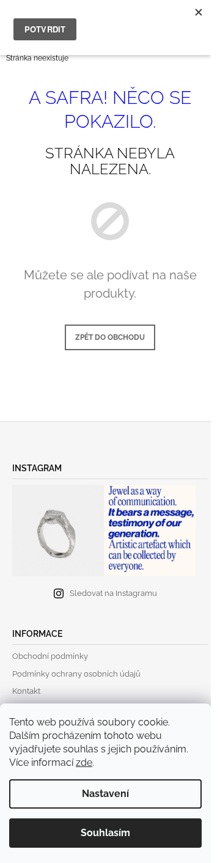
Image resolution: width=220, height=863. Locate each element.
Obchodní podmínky (50, 656)
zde (84, 762)
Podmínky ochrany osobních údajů (76, 673)
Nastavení (105, 793)
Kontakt (26, 691)
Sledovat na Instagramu (113, 593)
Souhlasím (105, 833)
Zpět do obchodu (110, 337)
